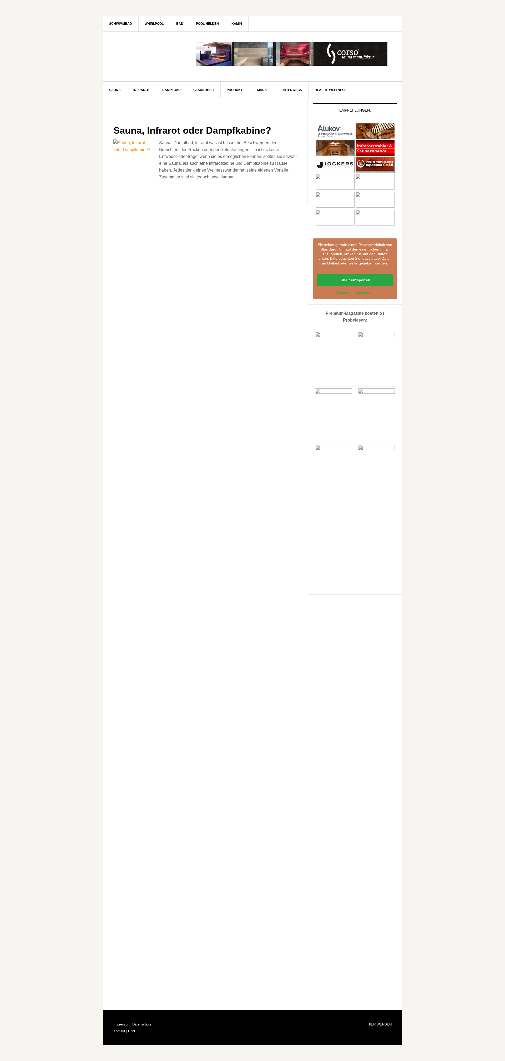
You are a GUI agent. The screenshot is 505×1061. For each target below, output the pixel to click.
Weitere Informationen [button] (354, 292)
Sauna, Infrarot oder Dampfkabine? (192, 130)
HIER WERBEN (379, 1024)
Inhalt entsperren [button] (355, 280)
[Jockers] (335, 170)
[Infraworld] (335, 224)
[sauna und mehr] (375, 188)
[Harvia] (375, 136)
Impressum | (122, 1024)
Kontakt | (120, 1031)
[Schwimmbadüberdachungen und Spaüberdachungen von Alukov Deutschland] (335, 136)
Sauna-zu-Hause (147, 54)
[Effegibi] (335, 153)
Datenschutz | (142, 1024)
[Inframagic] (375, 153)
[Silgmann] (335, 206)
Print (131, 1031)
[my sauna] (375, 170)
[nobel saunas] (335, 188)
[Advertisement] (352, 554)
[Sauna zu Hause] (375, 224)
